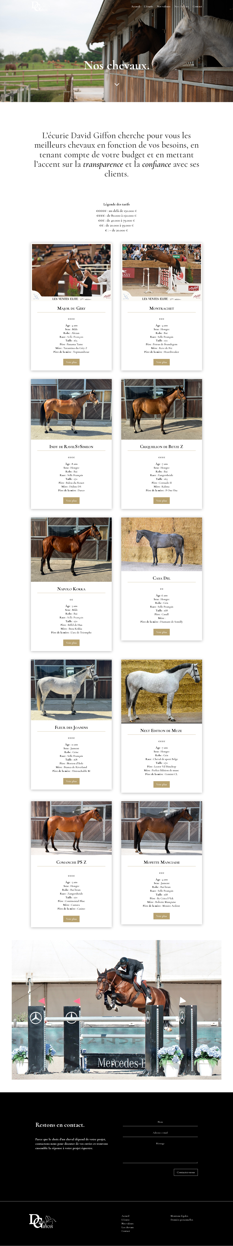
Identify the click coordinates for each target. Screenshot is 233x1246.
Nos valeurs (163, 6)
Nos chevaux (181, 6)
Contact (197, 6)
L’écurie (148, 6)
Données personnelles (182, 1219)
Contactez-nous (186, 1172)
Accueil (135, 6)
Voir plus (71, 362)
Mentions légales (179, 1216)
